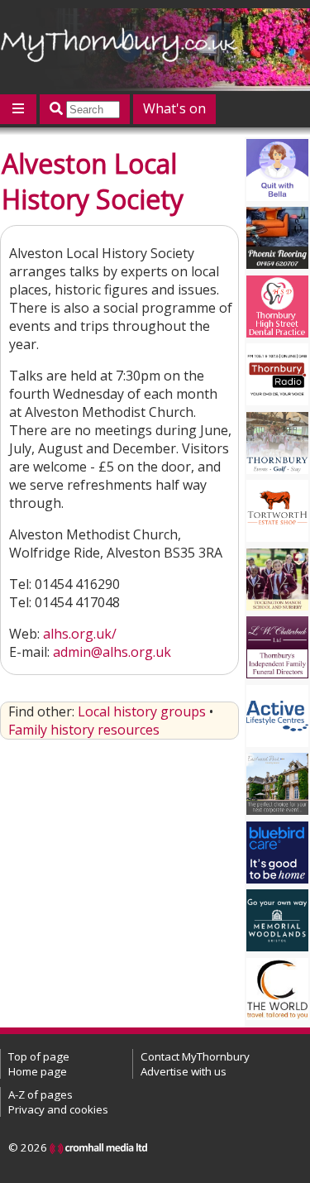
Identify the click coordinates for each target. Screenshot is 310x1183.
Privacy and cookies (58, 1109)
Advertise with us (184, 1071)
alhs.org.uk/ (80, 634)
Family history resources (84, 730)
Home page (37, 1071)
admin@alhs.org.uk (112, 652)
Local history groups (142, 711)
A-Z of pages (40, 1094)
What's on (174, 108)
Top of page (38, 1056)
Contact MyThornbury (195, 1056)
